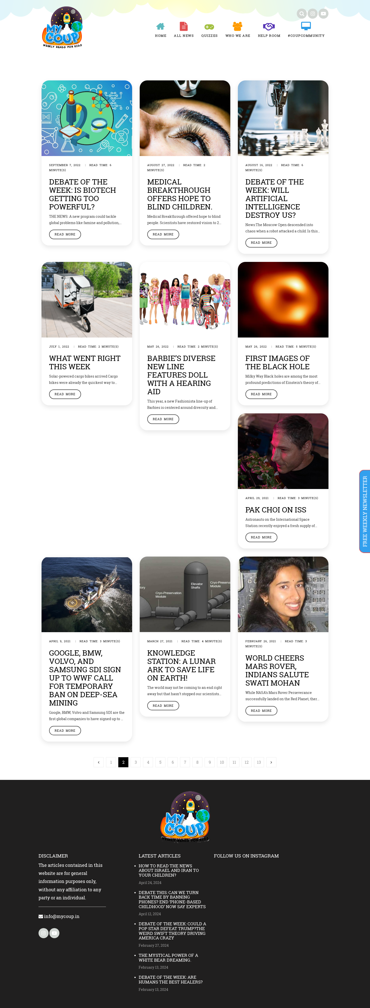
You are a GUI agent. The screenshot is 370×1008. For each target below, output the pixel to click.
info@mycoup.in (61, 916)
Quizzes (209, 36)
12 (247, 762)
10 (222, 762)
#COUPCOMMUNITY (306, 36)
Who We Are (238, 36)
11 (234, 762)
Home (160, 36)
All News (184, 36)
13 (259, 762)
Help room (269, 36)
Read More (65, 234)
